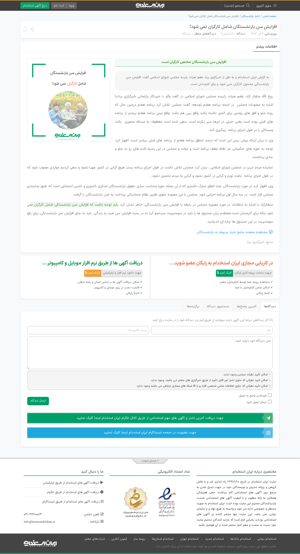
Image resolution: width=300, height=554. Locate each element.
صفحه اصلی (269, 16)
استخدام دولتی (266, 539)
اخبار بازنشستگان (251, 16)
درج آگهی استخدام (35, 5)
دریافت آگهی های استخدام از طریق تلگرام (73, 492)
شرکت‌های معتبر (95, 539)
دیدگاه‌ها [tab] (270, 306)
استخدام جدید (214, 539)
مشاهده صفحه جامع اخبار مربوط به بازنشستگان (232, 232)
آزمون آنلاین (119, 539)
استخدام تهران (189, 539)
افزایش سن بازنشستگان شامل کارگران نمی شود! (233, 27)
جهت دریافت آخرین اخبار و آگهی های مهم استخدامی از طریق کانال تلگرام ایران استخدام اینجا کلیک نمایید (150, 418)
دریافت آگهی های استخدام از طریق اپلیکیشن (71, 482)
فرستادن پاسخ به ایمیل (252, 396)
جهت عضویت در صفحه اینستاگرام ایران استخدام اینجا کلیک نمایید (150, 432)
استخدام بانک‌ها (240, 539)
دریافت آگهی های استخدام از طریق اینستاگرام (71, 501)
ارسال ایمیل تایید (256, 402)
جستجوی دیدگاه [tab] (218, 306)
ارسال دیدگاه (38, 401)
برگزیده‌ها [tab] (193, 306)
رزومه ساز (139, 539)
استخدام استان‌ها (162, 539)
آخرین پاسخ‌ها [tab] (247, 306)
